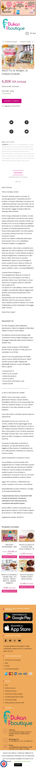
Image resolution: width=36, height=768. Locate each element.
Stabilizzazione (6, 160)
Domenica (5, 147)
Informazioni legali (10, 700)
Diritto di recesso (10, 688)
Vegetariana (20, 160)
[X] (6, 641)
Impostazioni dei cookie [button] (22, 761)
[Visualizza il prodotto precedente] (3, 41)
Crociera (31, 144)
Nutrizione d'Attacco (8, 154)
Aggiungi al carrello (11, 101)
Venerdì (27, 160)
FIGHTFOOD (23, 147)
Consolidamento (23, 144)
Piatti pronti (30, 154)
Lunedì (31, 149)
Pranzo (14, 156)
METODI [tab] (18, 181)
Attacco (11, 144)
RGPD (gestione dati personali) (14, 703)
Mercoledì (10, 151)
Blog (6, 663)
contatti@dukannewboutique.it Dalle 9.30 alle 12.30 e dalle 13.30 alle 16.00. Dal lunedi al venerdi (20, 749)
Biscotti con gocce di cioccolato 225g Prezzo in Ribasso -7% (26, 547)
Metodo (16, 151)
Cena (15, 144)
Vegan (14, 160)
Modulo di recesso (10, 691)
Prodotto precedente (11, 42)
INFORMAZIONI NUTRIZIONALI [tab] (18, 177)
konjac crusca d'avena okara (15, 149)
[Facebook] (10, 641)
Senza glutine (6, 158)
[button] (31, 47)
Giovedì (30, 147)
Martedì (4, 151)
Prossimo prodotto (25, 42)
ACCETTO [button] (18, 765)
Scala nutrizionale (27, 156)
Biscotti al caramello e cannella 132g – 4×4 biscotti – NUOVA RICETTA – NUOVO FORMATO (9, 579)
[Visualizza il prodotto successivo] (32, 41)
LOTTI (26, 149)
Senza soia (14, 158)
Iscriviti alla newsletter (12, 669)
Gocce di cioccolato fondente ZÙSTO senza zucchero (26, 577)
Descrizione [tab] (18, 173)
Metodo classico (24, 151)
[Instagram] (15, 641)
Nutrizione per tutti (20, 154)
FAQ (6, 685)
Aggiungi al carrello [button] (9, 557)
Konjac (4, 149)
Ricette (7, 666)
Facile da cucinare (14, 147)
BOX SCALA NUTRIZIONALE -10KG (9, 546)
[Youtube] (19, 641)
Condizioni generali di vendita (14, 697)
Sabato (19, 156)
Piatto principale (7, 156)
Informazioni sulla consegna (13, 694)
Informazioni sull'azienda (13, 660)
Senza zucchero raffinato (26, 158)
